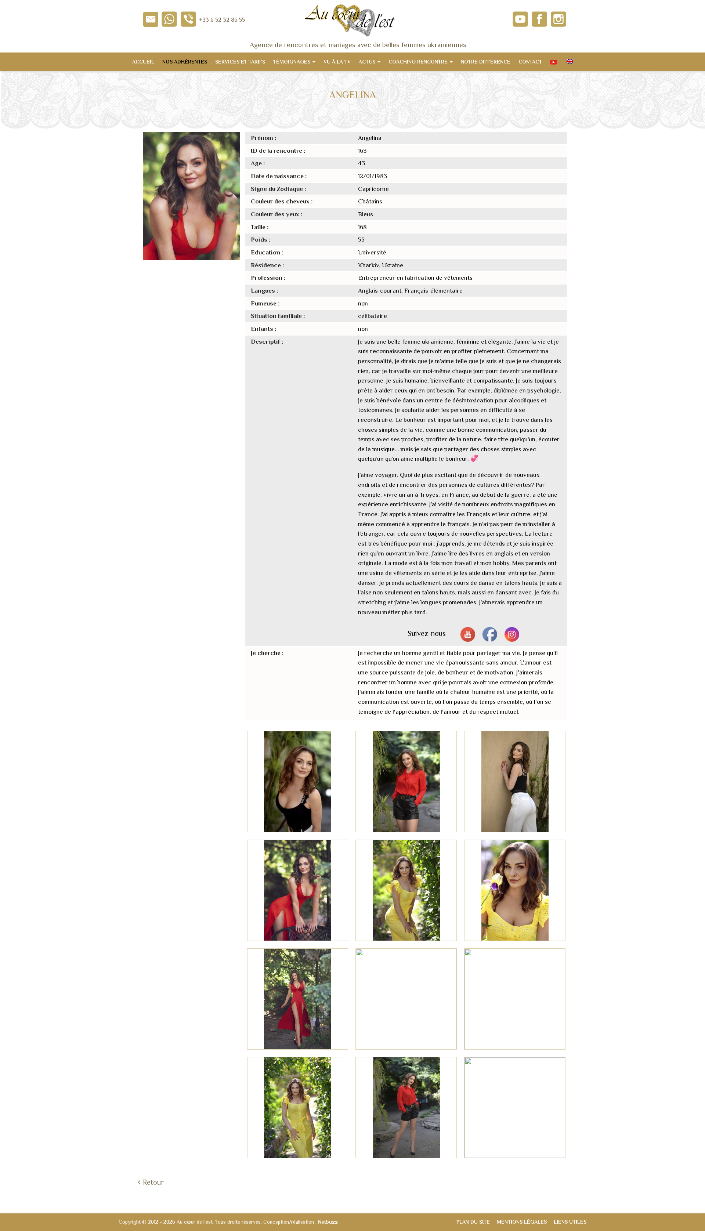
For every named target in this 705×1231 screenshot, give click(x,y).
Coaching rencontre (418, 62)
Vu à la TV (337, 62)
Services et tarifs (240, 62)
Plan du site (473, 1222)
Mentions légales (522, 1222)
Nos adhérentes (184, 62)
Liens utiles (570, 1222)
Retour (153, 1182)
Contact (530, 62)
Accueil (143, 62)
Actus (368, 62)
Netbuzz (328, 1222)
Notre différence (485, 62)
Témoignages (292, 62)
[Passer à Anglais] (569, 62)
